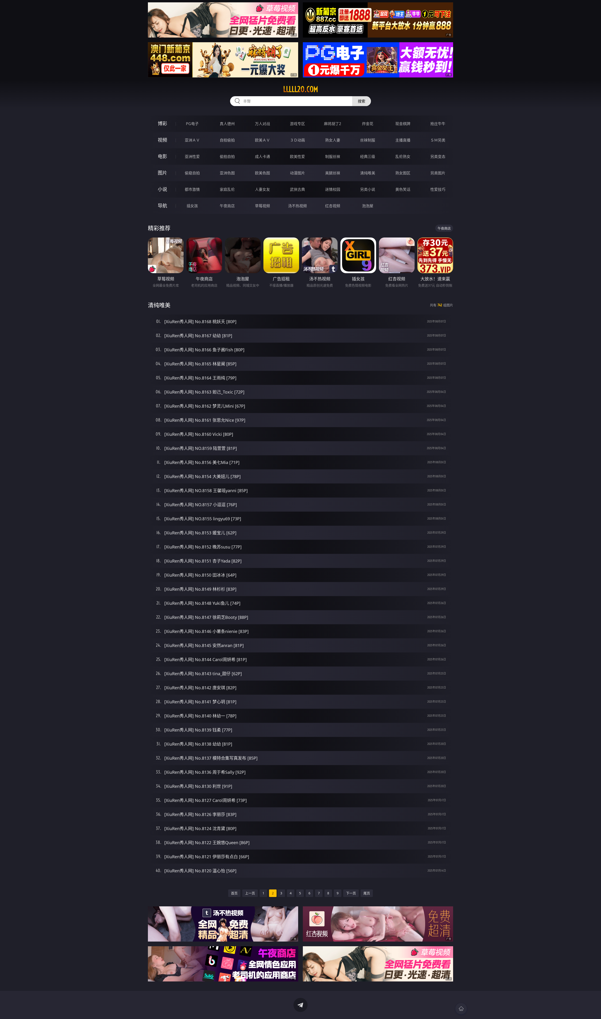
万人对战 (262, 123)
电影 (162, 156)
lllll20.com (300, 89)
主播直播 (402, 140)
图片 (162, 173)
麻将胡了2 (332, 123)
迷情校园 (332, 189)
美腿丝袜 (332, 173)
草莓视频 (262, 205)
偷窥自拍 (192, 173)
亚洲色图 (227, 173)
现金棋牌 (402, 123)
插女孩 (192, 205)
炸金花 (367, 123)
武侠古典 (297, 189)
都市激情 (192, 189)
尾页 (366, 893)
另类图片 (437, 173)
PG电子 (192, 123)
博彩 (162, 123)
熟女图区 (402, 173)
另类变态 (437, 156)
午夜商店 (227, 205)
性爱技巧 (437, 189)
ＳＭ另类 (437, 140)
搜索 (361, 101)
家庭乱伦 (227, 189)
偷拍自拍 (227, 156)
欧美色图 (262, 173)
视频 (162, 140)
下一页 (351, 893)
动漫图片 (297, 173)
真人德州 (227, 123)
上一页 (250, 893)
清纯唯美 (367, 173)
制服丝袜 (332, 156)
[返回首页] (461, 1008)
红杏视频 (332, 205)
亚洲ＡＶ (192, 140)
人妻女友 (262, 189)
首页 (234, 893)
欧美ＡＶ (262, 140)
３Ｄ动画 (297, 140)
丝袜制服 (367, 140)
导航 (162, 206)
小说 (162, 189)
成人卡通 (262, 156)
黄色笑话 (402, 189)
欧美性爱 (297, 156)
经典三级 (367, 156)
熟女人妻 (332, 140)
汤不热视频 (297, 205)
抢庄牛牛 (437, 123)
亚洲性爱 (192, 156)
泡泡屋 (367, 205)
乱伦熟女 (402, 156)
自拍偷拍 (227, 140)
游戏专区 (297, 123)
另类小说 (367, 189)
